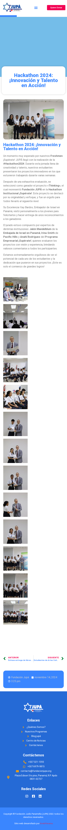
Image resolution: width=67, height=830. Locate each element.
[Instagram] (27, 796)
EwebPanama (46, 823)
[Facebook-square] (33, 796)
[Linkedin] (40, 796)
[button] (36, 7)
